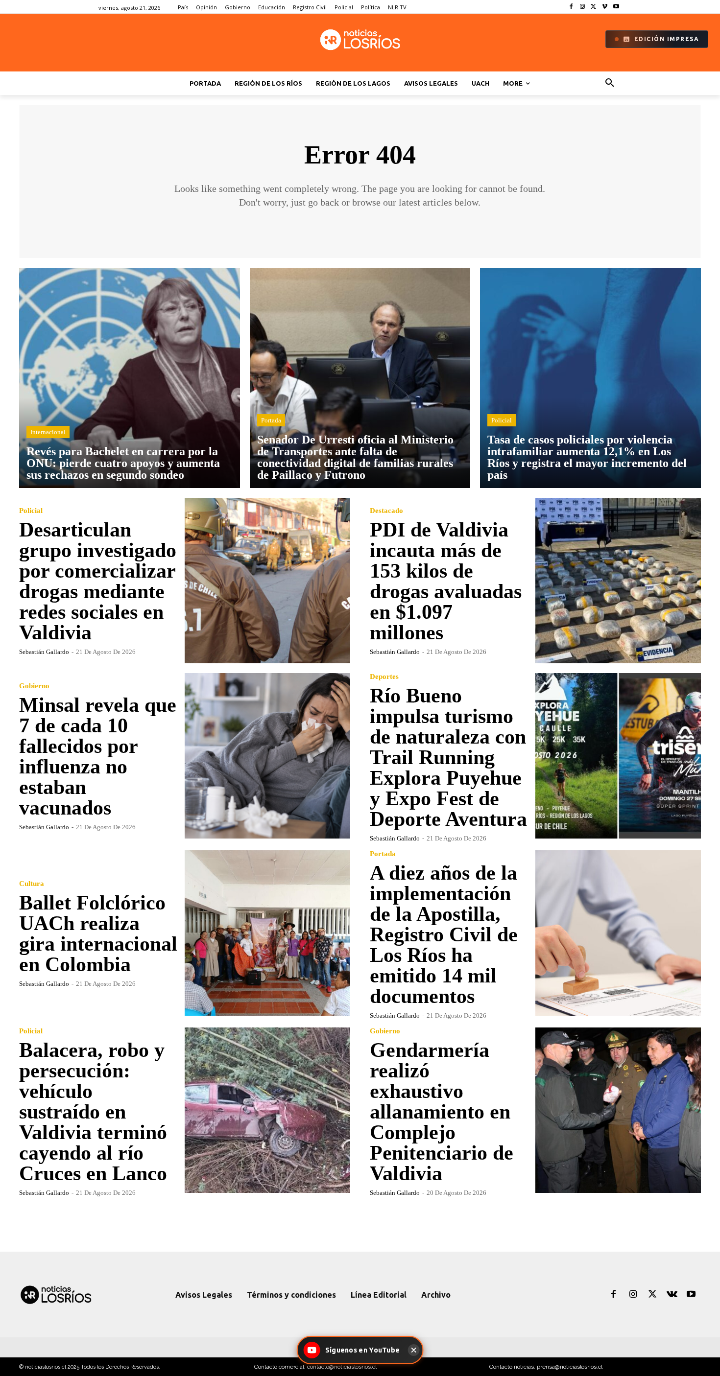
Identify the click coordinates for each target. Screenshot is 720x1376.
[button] (610, 83)
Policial (501, 420)
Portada (271, 420)
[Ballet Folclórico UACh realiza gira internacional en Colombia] (267, 933)
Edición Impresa (666, 39)
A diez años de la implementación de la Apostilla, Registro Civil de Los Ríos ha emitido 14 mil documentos (444, 934)
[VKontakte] (672, 1295)
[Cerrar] (413, 1350)
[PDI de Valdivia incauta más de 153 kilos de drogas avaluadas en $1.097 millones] (618, 580)
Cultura (31, 883)
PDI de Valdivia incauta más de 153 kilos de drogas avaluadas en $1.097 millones (446, 581)
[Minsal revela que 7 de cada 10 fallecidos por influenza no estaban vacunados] (267, 756)
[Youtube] (616, 7)
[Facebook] (571, 7)
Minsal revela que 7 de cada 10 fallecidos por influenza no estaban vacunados (97, 756)
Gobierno (34, 686)
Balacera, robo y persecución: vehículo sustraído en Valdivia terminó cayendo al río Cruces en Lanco (93, 1112)
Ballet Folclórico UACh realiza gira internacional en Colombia (98, 933)
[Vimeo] (604, 7)
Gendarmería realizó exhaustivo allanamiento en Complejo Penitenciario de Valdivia (441, 1112)
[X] (594, 7)
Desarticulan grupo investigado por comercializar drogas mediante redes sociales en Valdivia (97, 581)
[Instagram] (582, 7)
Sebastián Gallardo (44, 651)
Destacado (386, 510)
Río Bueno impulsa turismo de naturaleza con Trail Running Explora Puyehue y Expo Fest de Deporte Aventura (448, 757)
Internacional (48, 432)
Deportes (384, 676)
